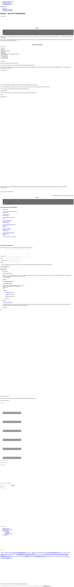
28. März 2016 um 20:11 (7, 273)
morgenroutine (14, 556)
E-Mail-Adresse (3, 260)
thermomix (60, 556)
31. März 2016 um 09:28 (7, 283)
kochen (42, 554)
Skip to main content (6, 2)
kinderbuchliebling (30, 554)
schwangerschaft (48, 556)
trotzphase (63, 556)
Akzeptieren (45, 585)
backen (34, 552)
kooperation (47, 554)
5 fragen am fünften (4, 552)
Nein (49, 585)
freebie (2, 554)
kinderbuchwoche (38, 554)
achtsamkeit (10, 552)
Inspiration (7, 532)
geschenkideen (11, 554)
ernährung (68, 552)
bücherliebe (60, 552)
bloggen (40, 552)
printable (26, 556)
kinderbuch (21, 554)
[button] (4, 30)
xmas (7, 558)
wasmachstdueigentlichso (7, 281)
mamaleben (9, 556)
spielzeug (52, 556)
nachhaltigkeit (18, 556)
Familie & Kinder (6, 528)
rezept (43, 556)
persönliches (22, 556)
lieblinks (3, 556)
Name (1, 258)
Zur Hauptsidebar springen (8, 3)
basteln (37, 552)
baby (31, 552)
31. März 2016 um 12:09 (9, 294)
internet (16, 554)
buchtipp (54, 552)
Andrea (4, 271)
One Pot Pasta (3, 37)
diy (65, 552)
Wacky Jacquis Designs (23, 583)
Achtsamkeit (7, 531)
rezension (38, 556)
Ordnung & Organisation (7, 529)
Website (1, 262)
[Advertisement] (37, 22)
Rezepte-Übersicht (70, 195)
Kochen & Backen (8, 533)
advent (14, 552)
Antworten (5, 279)
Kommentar (2, 256)
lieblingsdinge (65, 554)
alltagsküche (28, 552)
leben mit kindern (55, 554)
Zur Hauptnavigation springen (8, 1)
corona (63, 552)
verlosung (67, 556)
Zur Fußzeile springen (7, 4)
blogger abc (44, 552)
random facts (31, 556)
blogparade (49, 552)
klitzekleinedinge (3, 6)
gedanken (6, 554)
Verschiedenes (5, 534)
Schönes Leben (5, 530)
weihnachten (3, 558)
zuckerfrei (11, 558)
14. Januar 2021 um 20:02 (7, 302)
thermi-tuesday (56, 556)
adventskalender (20, 552)
